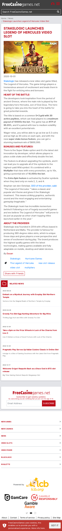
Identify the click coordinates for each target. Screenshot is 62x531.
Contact (13, 517)
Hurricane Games (33, 258)
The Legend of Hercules (22, 263)
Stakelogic (9, 81)
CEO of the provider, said (43, 186)
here (43, 528)
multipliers (30, 267)
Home (3, 18)
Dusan (10, 253)
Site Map (57, 517)
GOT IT (54, 525)
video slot (15, 267)
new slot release (47, 263)
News (10, 18)
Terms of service (27, 517)
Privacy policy (44, 517)
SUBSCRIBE (48, 403)
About (4, 517)
